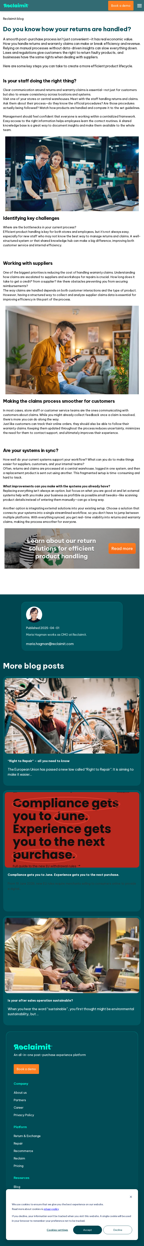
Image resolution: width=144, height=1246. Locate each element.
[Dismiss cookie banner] (131, 1197)
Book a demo (120, 5)
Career (18, 1107)
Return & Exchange (27, 1136)
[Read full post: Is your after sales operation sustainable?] (72, 993)
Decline (117, 1229)
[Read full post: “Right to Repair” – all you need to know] (72, 754)
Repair (18, 1143)
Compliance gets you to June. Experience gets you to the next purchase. (63, 875)
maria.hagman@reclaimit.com (50, 644)
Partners (20, 1100)
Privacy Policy (24, 1115)
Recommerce (23, 1151)
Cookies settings (57, 1229)
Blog (17, 1187)
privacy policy (51, 1208)
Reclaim (19, 1158)
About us (20, 1092)
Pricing (18, 1166)
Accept (87, 1229)
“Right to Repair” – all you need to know (39, 761)
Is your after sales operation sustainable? (40, 1000)
